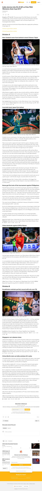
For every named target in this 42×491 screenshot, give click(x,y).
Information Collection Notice (20, 468)
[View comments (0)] (6, 15)
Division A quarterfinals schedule (9, 28)
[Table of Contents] (1, 245)
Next (36, 420)
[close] (31, 450)
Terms (27, 483)
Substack (15, 488)
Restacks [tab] (9, 428)
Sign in (38, 2)
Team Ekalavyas (5, 11)
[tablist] (6, 428)
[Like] (3, 15)
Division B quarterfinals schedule (9, 31)
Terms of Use (26, 467)
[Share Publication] (29, 2)
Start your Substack (18, 486)
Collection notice (32, 483)
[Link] (1, 34)
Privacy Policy (29, 468)
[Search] (27, 2)
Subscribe (33, 2)
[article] (21, 446)
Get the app (26, 486)
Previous (6, 420)
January (3, 445)
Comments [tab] (5, 428)
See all (4, 468)
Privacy (24, 483)
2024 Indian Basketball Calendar (10, 443)
